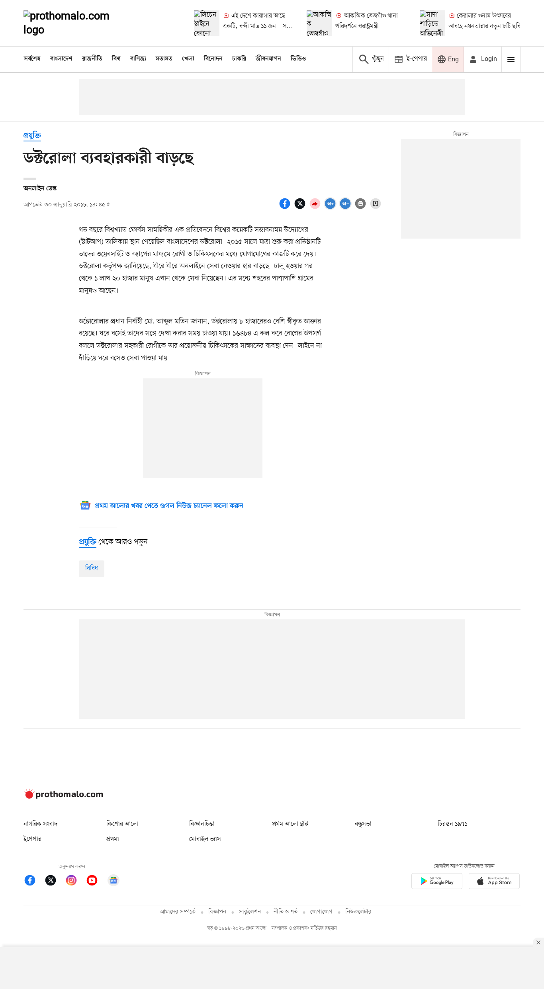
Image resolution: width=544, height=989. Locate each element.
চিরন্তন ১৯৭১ (452, 824)
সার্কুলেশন (250, 912)
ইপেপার (32, 839)
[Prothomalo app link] (437, 882)
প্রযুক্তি (32, 136)
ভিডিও (298, 59)
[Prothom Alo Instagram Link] (75, 881)
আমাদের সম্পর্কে (178, 912)
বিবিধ (91, 568)
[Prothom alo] (77, 23)
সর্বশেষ (32, 59)
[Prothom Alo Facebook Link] (33, 881)
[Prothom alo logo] (63, 797)
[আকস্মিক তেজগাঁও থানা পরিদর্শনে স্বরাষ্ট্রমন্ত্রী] (319, 23)
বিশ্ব (116, 59)
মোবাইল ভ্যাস (205, 839)
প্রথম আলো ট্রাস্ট (290, 824)
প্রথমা (112, 839)
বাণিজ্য (138, 59)
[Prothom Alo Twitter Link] (54, 881)
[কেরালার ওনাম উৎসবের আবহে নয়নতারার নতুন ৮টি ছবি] (432, 23)
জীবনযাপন (268, 59)
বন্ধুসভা (363, 824)
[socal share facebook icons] (286, 208)
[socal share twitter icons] (301, 208)
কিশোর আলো (122, 824)
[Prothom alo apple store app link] (494, 882)
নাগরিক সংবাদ (40, 824)
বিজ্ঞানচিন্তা (202, 824)
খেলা (188, 59)
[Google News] (113, 881)
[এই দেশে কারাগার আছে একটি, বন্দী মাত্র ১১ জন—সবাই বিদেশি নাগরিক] (206, 23)
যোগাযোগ (321, 912)
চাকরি (239, 59)
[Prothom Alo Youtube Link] (96, 881)
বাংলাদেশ (61, 59)
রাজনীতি (92, 59)
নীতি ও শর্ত (285, 912)
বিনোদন (213, 59)
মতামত (164, 59)
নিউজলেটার (358, 912)
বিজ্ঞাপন (217, 912)
